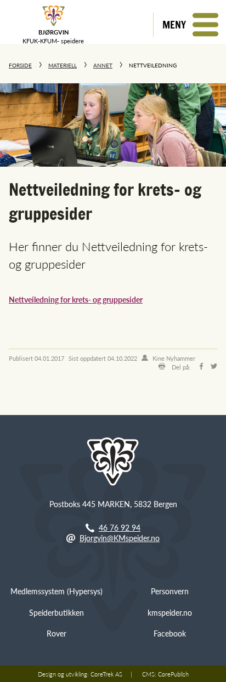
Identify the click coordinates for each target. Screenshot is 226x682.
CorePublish (173, 673)
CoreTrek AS (106, 673)
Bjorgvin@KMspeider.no (120, 537)
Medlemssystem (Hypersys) (56, 591)
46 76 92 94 (119, 527)
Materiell (62, 65)
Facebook (170, 633)
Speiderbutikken (56, 612)
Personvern (170, 591)
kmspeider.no (170, 612)
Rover (56, 633)
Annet (102, 65)
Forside (20, 65)
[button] (189, 24)
